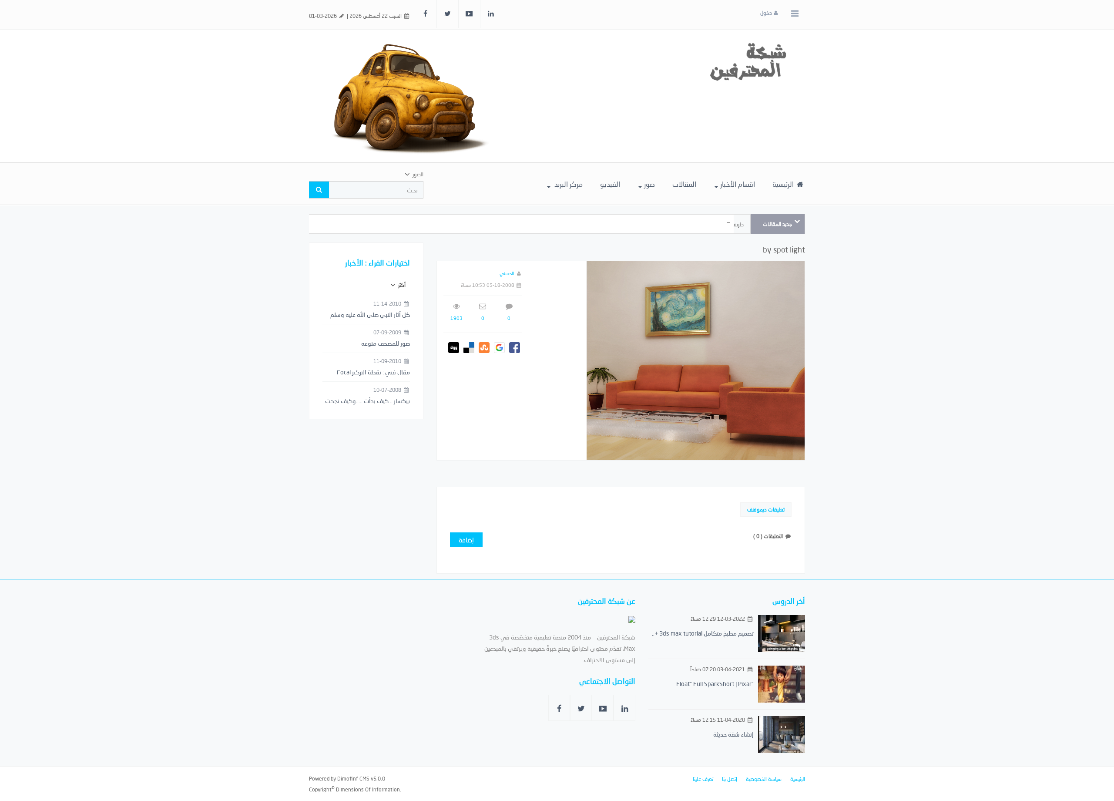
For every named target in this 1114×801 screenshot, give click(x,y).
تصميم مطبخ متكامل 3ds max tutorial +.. (703, 633)
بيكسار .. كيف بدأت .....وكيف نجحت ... (367, 401)
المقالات (684, 184)
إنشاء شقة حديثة (733, 734)
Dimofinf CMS (353, 778)
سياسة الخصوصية (764, 779)
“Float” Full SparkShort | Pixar (715, 683)
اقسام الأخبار (737, 184)
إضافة (466, 540)
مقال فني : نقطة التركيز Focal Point (373, 372)
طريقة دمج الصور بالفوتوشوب (712, 224)
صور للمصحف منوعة (385, 343)
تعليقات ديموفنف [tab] (766, 509)
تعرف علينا (703, 779)
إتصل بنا (729, 779)
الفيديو (610, 184)
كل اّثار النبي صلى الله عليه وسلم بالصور (370, 315)
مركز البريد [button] (568, 184)
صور (649, 184)
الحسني (507, 273)
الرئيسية (783, 184)
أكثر (401, 285)
